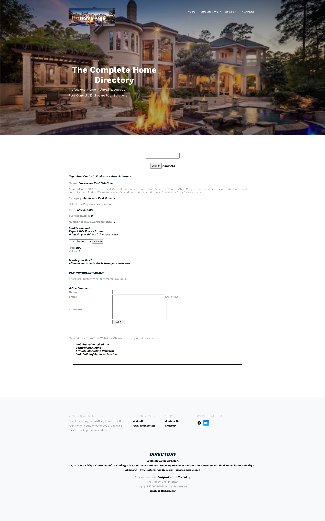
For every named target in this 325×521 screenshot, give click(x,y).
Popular (248, 11)
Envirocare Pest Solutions (95, 183)
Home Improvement (171, 465)
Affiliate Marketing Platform (94, 351)
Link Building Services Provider (96, 354)
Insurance (209, 465)
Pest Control (106, 198)
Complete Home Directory (162, 460)
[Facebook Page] (199, 422)
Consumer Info (104, 465)
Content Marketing (88, 347)
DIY (131, 465)
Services (88, 198)
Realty (248, 465)
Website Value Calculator (92, 344)
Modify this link (79, 228)
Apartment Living (81, 465)
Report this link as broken (86, 231)
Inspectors (193, 465)
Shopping (131, 469)
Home (191, 11)
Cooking (121, 465)
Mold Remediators (229, 465)
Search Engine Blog (188, 469)
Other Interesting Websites (156, 469)
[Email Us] (206, 422)
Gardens (141, 465)
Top (71, 176)
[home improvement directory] (92, 17)
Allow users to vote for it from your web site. (100, 263)
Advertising (209, 11)
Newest (230, 11)
